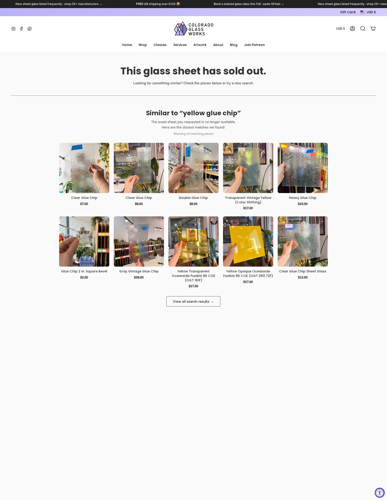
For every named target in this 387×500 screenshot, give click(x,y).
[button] (142, 45)
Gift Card (347, 12)
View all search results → (193, 301)
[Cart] (373, 28)
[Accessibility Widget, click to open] (380, 493)
